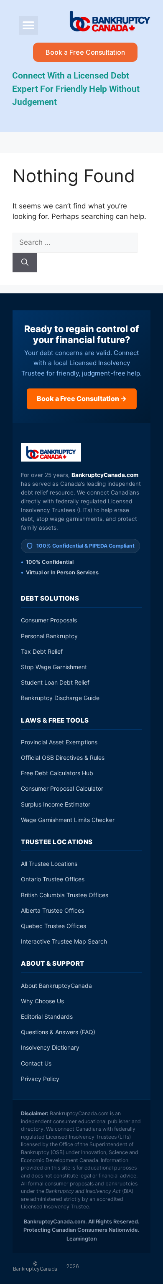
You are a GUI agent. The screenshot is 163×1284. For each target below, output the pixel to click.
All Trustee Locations (49, 863)
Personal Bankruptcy (49, 635)
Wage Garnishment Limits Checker (68, 819)
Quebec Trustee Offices (53, 925)
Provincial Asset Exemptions (59, 742)
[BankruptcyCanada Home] (51, 452)
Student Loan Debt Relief (55, 682)
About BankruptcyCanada (56, 985)
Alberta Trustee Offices (52, 910)
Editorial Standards (47, 1016)
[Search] (25, 263)
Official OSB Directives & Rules (62, 757)
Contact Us (36, 1063)
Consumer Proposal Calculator (62, 788)
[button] (28, 25)
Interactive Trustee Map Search (64, 941)
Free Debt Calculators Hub (57, 772)
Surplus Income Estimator (55, 804)
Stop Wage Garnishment (54, 666)
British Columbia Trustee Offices (64, 894)
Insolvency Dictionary (50, 1047)
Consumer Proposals (49, 620)
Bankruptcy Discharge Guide (60, 697)
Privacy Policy (40, 1078)
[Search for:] (75, 242)
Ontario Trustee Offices (52, 879)
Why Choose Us (42, 1001)
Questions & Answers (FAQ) (58, 1031)
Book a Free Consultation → (82, 398)
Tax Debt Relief (42, 651)
